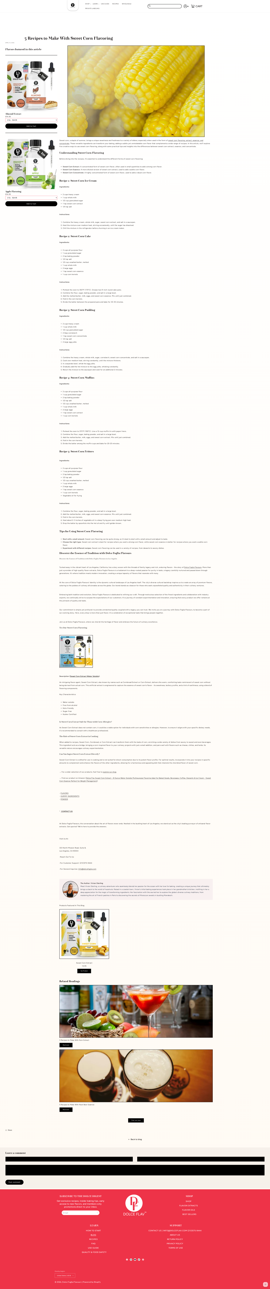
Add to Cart (31, 126)
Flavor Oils (188, 1210)
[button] (87, 4)
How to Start (93, 1230)
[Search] (149, 5)
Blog (93, 1235)
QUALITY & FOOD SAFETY (94, 1252)
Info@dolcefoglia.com (87, 869)
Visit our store (136, 1120)
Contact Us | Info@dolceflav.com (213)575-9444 (175, 1230)
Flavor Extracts (188, 1205)
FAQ (93, 1243)
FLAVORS (64, 793)
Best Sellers (189, 1214)
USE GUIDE (93, 1248)
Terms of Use (176, 1248)
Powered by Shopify (92, 1282)
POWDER (64, 799)
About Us (175, 1235)
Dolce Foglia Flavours (193, 567)
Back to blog (136, 1139)
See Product (84, 971)
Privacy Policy (175, 1243)
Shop (188, 1201)
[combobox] (165, 6)
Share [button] (10, 1130)
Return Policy (175, 1239)
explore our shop (109, 772)
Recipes (93, 1239)
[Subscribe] (97, 1212)
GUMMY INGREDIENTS (70, 796)
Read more (66, 1045)
